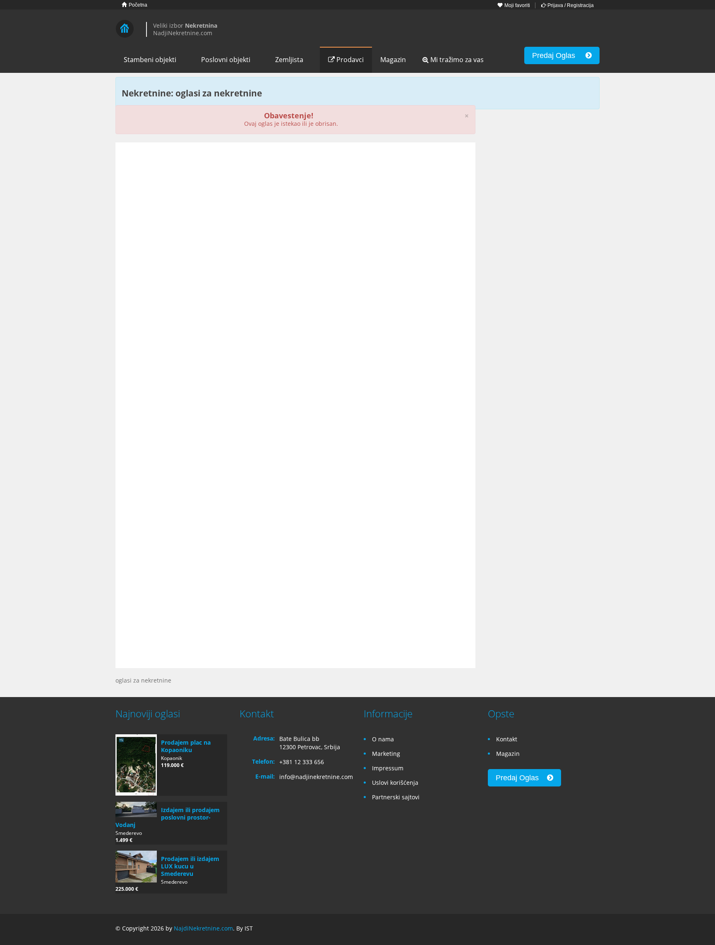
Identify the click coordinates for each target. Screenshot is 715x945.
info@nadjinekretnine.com (316, 777)
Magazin (393, 59)
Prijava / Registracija (570, 5)
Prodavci (349, 59)
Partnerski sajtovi (396, 797)
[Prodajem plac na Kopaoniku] (136, 765)
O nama (383, 739)
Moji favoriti (516, 5)
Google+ (574, 929)
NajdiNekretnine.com (203, 928)
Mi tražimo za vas (456, 59)
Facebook (556, 929)
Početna (137, 5)
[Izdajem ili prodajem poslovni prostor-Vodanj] (136, 809)
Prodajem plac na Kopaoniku (186, 746)
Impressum (387, 768)
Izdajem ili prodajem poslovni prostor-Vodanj (167, 817)
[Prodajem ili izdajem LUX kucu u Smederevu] (136, 867)
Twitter (595, 929)
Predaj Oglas (558, 55)
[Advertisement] (295, 213)
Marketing (386, 753)
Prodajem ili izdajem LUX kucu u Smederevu (190, 866)
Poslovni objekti (225, 59)
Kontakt (506, 739)
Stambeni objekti (150, 59)
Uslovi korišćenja (395, 782)
